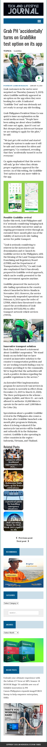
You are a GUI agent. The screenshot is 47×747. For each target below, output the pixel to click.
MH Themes (37, 744)
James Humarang (20, 86)
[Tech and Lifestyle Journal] (23, 9)
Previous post (26, 537)
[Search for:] (23, 612)
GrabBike (18, 51)
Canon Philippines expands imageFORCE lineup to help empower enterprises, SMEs (23, 694)
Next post (21, 541)
